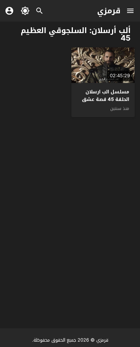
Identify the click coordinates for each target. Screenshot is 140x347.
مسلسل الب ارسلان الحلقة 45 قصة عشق (105, 95)
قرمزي (109, 11)
